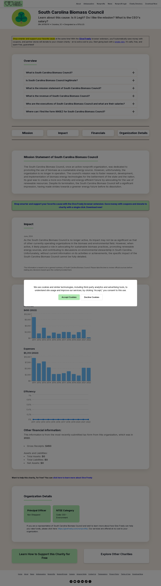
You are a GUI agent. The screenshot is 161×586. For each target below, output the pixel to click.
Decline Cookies (91, 297)
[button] (80, 293)
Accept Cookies (69, 297)
